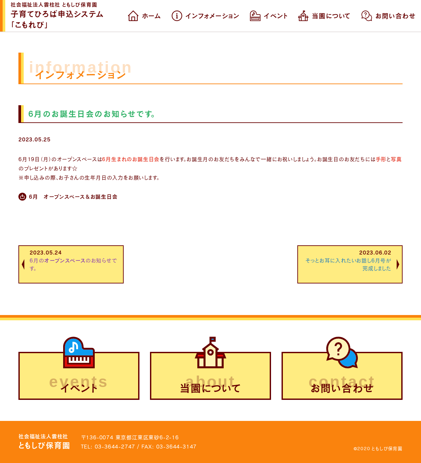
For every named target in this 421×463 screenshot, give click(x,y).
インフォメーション (212, 16)
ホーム (151, 16)
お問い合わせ (395, 16)
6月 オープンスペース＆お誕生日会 (73, 196)
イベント (275, 16)
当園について (331, 16)
